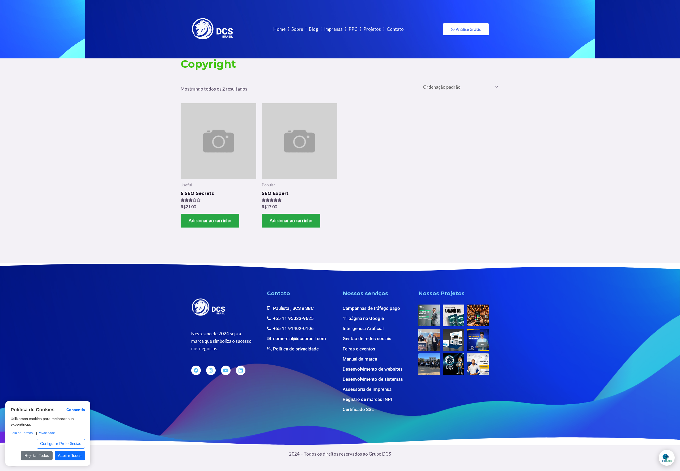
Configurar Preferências (60, 443)
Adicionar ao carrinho (210, 220)
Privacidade (46, 433)
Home (279, 29)
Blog (313, 29)
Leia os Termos (22, 433)
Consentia (75, 410)
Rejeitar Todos (36, 455)
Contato (395, 29)
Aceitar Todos (70, 455)
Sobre (297, 29)
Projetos (372, 29)
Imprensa (333, 29)
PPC (353, 29)
